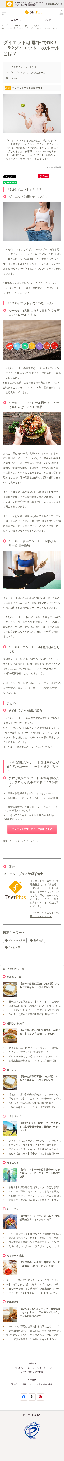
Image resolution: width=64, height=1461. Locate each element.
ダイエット (35, 841)
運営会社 (15, 1384)
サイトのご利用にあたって (39, 1368)
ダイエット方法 (32, 25)
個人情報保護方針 (45, 1384)
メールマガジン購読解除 (32, 1372)
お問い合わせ (18, 1368)
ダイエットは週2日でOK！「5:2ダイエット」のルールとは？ (29, 28)
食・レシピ (23, 841)
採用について (28, 1384)
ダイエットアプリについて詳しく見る (32, 829)
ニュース (16, 19)
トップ (4, 25)
